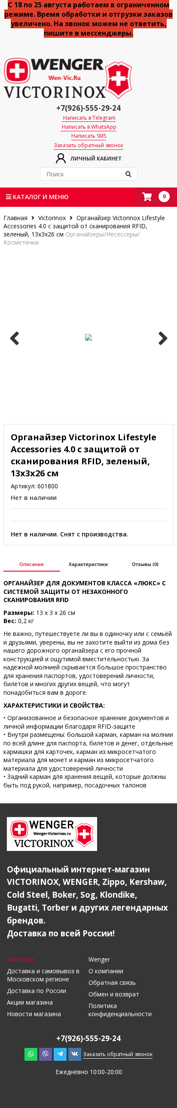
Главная (16, 218)
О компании (105, 971)
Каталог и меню (40, 197)
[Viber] (45, 1054)
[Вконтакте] (74, 1054)
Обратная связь (112, 982)
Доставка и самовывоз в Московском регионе (43, 975)
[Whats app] (30, 1054)
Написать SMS (88, 136)
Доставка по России (36, 991)
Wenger (99, 959)
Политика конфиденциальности (120, 1010)
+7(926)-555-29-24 (88, 108)
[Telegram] (60, 1054)
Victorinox (52, 218)
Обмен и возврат (113, 994)
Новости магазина (34, 1014)
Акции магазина (30, 1002)
